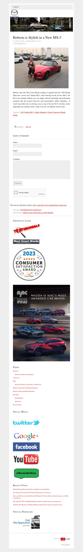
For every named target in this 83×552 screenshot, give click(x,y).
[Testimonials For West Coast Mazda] (41, 230)
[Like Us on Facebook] (41, 446)
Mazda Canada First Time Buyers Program (25, 388)
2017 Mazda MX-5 (27, 112)
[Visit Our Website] (41, 241)
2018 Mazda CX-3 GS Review (31, 210)
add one (28, 127)
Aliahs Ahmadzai (41, 112)
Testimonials (20, 43)
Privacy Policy (17, 405)
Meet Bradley (19, 398)
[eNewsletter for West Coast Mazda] (41, 473)
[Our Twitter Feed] (41, 422)
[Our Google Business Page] (41, 436)
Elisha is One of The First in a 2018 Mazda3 (38, 212)
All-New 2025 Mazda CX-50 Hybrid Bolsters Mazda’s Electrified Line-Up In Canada (37, 505)
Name (15, 142)
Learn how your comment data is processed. (52, 205)
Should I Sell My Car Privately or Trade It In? (28, 384)
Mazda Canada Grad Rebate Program (23, 391)
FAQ (14, 381)
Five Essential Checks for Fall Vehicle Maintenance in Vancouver (32, 493)
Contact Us (16, 378)
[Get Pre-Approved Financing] (41, 521)
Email (15, 150)
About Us (15, 371)
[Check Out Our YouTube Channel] (41, 459)
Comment (16, 159)
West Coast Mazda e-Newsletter (24, 374)
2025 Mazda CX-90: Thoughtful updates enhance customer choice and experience (37, 501)
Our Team (16, 395)
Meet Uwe (18, 401)
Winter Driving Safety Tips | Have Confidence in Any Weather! (31, 489)
